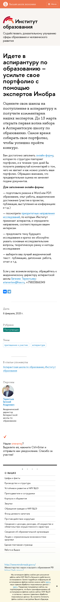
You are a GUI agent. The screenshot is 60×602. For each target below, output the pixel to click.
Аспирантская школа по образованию (23, 367)
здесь (48, 582)
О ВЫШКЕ (10, 473)
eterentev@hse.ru (14, 282)
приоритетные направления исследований (29, 215)
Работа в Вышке (12, 549)
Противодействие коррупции (20, 518)
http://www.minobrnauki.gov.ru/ (20, 564)
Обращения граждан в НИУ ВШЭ (21, 508)
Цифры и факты (12, 478)
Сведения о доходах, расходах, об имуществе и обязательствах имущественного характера (29, 525)
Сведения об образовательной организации (27, 531)
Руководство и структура (17, 483)
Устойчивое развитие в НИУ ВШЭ (21, 488)
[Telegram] (9, 291)
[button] (22, 469)
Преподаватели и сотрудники (20, 493)
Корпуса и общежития (16, 498)
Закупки (8, 503)
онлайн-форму (44, 155)
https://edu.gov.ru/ (14, 570)
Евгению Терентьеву (23, 279)
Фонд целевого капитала (17, 513)
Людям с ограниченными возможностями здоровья (25, 538)
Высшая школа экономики (22, 4)
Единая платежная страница (18, 544)
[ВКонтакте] (5, 291)
